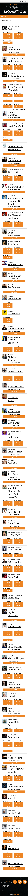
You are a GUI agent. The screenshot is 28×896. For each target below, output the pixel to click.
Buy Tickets (14, 55)
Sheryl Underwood (13, 435)
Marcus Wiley (14, 626)
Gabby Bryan (14, 534)
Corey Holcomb (15, 786)
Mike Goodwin (14, 549)
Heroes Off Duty (15, 264)
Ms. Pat (11, 797)
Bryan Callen (14, 577)
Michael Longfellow (13, 341)
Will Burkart (13, 848)
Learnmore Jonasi (13, 399)
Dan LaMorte (14, 49)
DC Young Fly (14, 562)
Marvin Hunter (14, 160)
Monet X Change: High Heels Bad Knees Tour (14, 492)
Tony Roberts (14, 171)
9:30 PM (8, 134)
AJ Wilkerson (14, 313)
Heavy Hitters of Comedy (15, 770)
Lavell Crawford (15, 126)
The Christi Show (16, 186)
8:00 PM (8, 95)
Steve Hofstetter (15, 451)
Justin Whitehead (16, 75)
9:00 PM (8, 37)
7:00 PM (8, 34)
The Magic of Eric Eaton (14, 216)
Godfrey (11, 29)
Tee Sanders (14, 287)
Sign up (21, 1)
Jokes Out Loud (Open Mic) (15, 88)
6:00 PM (18, 34)
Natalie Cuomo (15, 757)
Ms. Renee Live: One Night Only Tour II (15, 201)
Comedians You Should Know (15, 148)
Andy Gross (13, 462)
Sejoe (10, 232)
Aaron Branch (14, 275)
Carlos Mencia (15, 60)
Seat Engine (16, 894)
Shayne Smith (14, 710)
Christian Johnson (12, 359)
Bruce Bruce (14, 827)
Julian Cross (14, 411)
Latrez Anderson (16, 328)
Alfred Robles (14, 298)
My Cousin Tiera (16, 386)
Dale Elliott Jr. (14, 511)
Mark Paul (12, 114)
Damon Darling (15, 669)
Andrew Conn (14, 684)
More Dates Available (18, 109)
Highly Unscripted (13, 614)
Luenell (11, 695)
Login (26, 1)
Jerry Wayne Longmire (14, 475)
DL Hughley (13, 597)
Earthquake (13, 737)
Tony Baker (13, 243)
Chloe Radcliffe (15, 646)
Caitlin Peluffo (14, 812)
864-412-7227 (7, 881)
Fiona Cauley (14, 523)
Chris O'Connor (15, 371)
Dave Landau (14, 422)
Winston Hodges (16, 658)
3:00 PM (8, 555)
